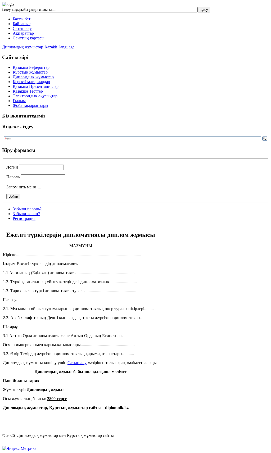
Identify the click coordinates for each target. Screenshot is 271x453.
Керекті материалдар (31, 81)
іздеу (6, 9)
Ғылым (19, 100)
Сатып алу (22, 28)
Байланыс (21, 23)
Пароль (13, 177)
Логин (12, 167)
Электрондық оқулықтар (35, 96)
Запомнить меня (21, 187)
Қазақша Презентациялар (35, 86)
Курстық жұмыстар (30, 72)
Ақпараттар (23, 33)
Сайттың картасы (28, 38)
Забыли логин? (26, 213)
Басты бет (21, 19)
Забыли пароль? (27, 209)
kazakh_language (59, 47)
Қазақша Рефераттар (31, 67)
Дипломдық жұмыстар (22, 47)
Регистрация (24, 218)
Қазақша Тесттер (28, 91)
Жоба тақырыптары (30, 105)
